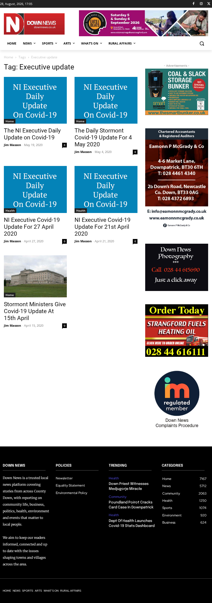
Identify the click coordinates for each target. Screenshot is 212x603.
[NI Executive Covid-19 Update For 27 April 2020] (35, 189)
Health (10, 210)
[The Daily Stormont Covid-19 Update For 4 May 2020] (106, 100)
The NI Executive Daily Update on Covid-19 (32, 134)
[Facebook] (193, 4)
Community (117, 497)
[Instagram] (201, 4)
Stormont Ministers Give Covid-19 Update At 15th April (35, 311)
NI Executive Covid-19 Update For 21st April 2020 (103, 227)
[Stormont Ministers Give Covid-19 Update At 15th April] (35, 276)
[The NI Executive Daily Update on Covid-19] (35, 100)
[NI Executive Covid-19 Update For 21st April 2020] (106, 189)
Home (8, 57)
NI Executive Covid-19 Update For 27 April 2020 (32, 227)
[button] (201, 43)
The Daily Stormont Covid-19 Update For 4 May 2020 (103, 137)
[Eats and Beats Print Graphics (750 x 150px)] (143, 34)
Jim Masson (12, 145)
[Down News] (41, 24)
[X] (209, 4)
